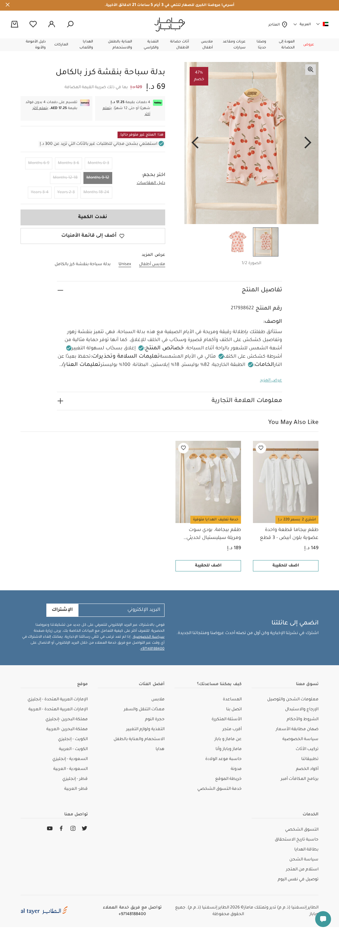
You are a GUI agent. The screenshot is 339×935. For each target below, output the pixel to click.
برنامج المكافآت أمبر (299, 779)
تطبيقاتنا (309, 759)
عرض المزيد (271, 380)
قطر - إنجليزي (75, 779)
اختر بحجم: (153, 175)
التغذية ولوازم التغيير (145, 729)
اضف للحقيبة (285, 565)
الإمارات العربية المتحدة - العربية (58, 709)
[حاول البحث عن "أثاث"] (70, 24)
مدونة (236, 769)
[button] (308, 45)
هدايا (160, 749)
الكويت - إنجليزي (73, 739)
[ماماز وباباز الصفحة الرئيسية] (169, 24)
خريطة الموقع (228, 779)
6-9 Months (38, 163)
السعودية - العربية (70, 769)
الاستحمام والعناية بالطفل (139, 739)
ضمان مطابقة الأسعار (297, 729)
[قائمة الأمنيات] (261, 448)
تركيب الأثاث (307, 749)
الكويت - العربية (73, 749)
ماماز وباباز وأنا (229, 749)
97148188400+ (152, 649)
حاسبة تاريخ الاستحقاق (296, 840)
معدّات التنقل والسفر (144, 709)
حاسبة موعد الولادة (223, 759)
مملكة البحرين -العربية (67, 729)
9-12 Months (97, 178)
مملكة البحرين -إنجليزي (66, 719)
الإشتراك (62, 610)
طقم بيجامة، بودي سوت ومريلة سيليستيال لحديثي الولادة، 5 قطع (213, 535)
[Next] (195, 143)
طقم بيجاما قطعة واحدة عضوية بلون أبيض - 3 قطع (289, 534)
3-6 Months (68, 163)
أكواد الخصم (307, 769)
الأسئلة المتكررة (227, 719)
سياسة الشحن (303, 859)
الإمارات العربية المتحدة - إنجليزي (57, 699)
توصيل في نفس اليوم (298, 879)
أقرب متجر (232, 729)
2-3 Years (66, 192)
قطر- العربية (76, 789)
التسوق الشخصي (301, 830)
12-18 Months (65, 178)
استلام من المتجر (302, 869)
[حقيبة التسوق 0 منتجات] (15, 25)
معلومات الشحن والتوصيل (292, 699)
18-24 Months (96, 192)
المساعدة (232, 699)
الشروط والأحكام (302, 719)
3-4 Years (40, 192)
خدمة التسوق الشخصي (219, 789)
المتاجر (274, 25)
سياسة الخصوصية (148, 637)
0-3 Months (98, 163)
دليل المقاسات (151, 183)
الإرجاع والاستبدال (301, 709)
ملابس (158, 699)
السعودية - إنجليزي (70, 759)
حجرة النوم (155, 719)
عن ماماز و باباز (228, 739)
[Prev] (308, 143)
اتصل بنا (234, 709)
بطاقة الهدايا (306, 849)
